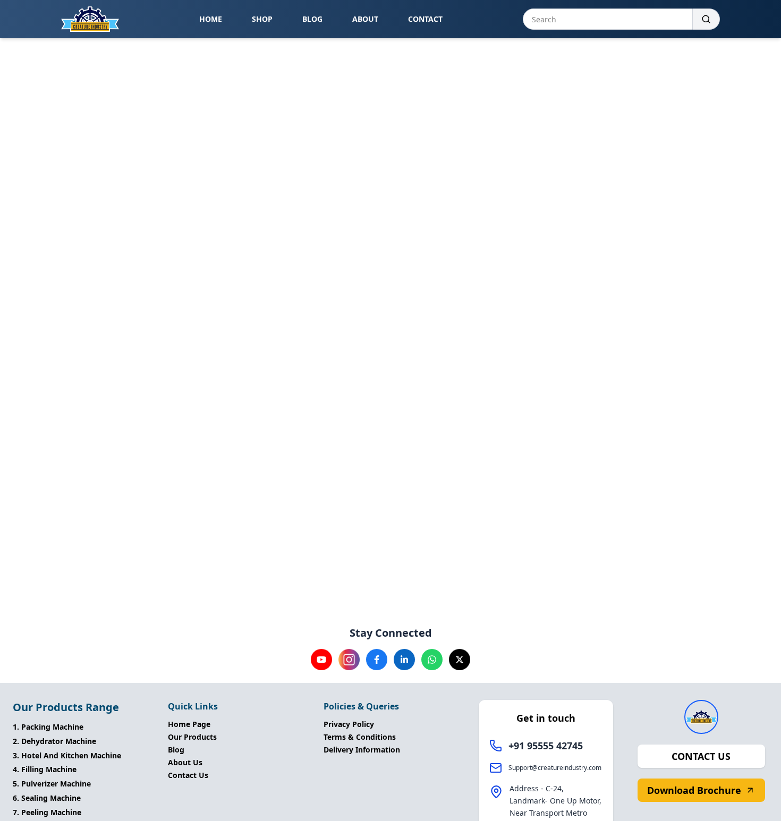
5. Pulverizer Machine (52, 784)
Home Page (189, 724)
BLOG (312, 19)
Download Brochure (694, 790)
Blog (176, 750)
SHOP (262, 19)
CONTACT (425, 19)
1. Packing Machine (48, 727)
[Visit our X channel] (459, 659)
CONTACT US (701, 756)
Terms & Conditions (360, 737)
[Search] (706, 19)
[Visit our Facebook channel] (376, 659)
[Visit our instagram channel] (349, 659)
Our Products (192, 737)
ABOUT (365, 19)
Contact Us (188, 775)
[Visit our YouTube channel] (321, 659)
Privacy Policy (349, 724)
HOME (210, 19)
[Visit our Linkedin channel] (404, 659)
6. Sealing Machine (47, 798)
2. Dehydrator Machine (54, 741)
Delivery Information (362, 750)
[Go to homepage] (90, 19)
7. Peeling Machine (47, 812)
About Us (185, 762)
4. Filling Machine (45, 769)
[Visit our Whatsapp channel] (432, 659)
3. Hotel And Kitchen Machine (67, 755)
